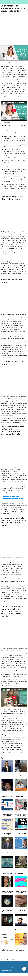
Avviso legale (4, 968)
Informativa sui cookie (6, 970)
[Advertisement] (14, 29)
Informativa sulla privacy (7, 967)
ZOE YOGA (14, 2)
